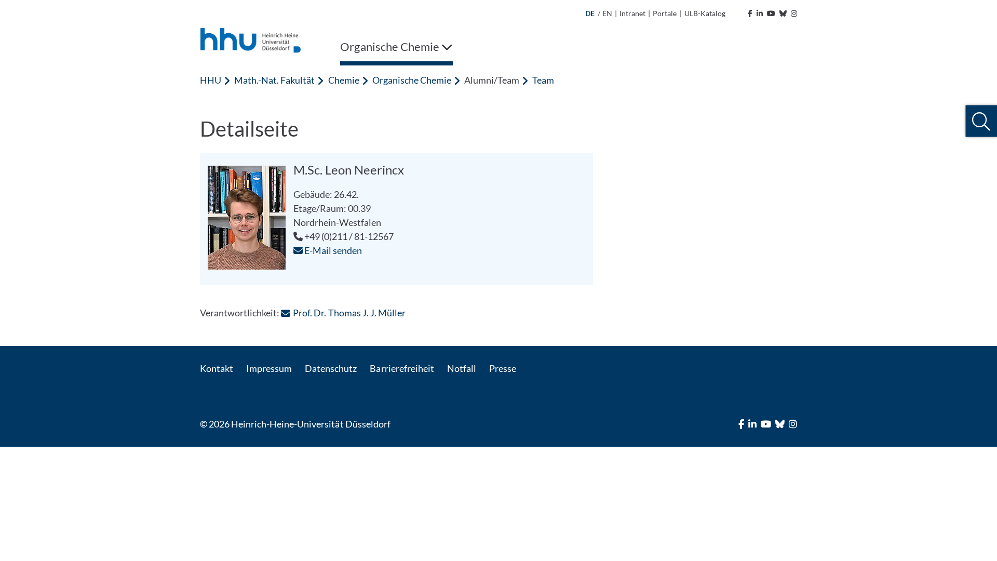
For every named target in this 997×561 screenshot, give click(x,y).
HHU (210, 80)
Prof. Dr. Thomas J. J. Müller (349, 312)
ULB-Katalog (704, 13)
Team (543, 80)
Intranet (632, 13)
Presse (502, 368)
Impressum (269, 368)
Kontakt (216, 368)
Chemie (343, 80)
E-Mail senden (332, 250)
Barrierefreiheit (402, 368)
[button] (981, 121)
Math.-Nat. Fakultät (274, 80)
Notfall (461, 368)
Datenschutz (331, 368)
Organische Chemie (411, 80)
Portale (665, 13)
